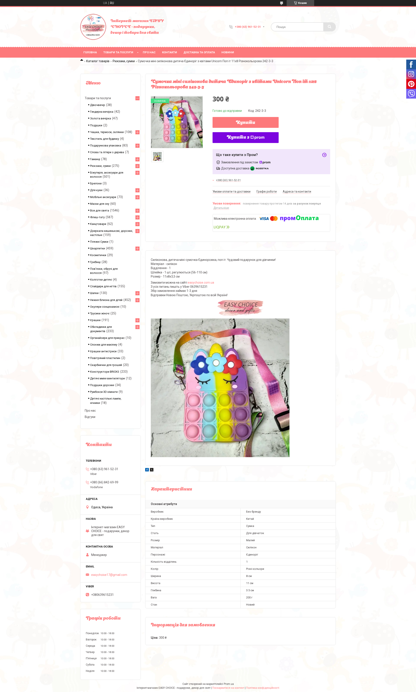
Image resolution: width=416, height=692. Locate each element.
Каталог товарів (97, 61)
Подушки (96, 125)
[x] (151, 470)
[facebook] (147, 470)
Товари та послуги (118, 52)
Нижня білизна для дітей (106, 300)
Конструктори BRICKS (104, 371)
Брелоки (96, 183)
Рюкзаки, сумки (124, 61)
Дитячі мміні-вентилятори (107, 378)
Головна (90, 52)
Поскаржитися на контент (228, 687)
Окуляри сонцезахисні (104, 306)
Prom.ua (229, 684)
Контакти (169, 52)
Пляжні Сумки (99, 241)
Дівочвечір (97, 105)
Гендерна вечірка (101, 111)
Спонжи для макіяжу (103, 344)
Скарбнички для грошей (106, 365)
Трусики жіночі (99, 313)
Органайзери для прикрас (107, 338)
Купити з (238, 137)
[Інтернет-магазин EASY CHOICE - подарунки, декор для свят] (93, 27)
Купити (245, 123)
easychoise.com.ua (201, 282)
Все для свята (99, 210)
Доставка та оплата (199, 52)
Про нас (149, 52)
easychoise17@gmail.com (109, 575)
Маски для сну (99, 203)
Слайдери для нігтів (103, 286)
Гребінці (95, 262)
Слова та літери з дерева (107, 152)
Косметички (98, 255)
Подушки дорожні (102, 385)
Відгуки (90, 417)
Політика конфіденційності (262, 687)
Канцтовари (98, 224)
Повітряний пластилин (105, 358)
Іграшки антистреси (103, 351)
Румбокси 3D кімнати (104, 391)
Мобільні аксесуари (103, 197)
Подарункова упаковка (105, 145)
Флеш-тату (97, 217)
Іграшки (95, 320)
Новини (227, 52)
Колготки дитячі (101, 279)
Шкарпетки (97, 248)
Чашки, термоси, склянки (107, 132)
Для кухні (96, 190)
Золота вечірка (100, 118)
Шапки (94, 293)
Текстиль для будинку (104, 138)
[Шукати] (329, 26)
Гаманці (95, 159)
